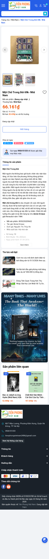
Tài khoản (40, 5)
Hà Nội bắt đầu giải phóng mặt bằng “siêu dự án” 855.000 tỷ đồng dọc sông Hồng (31, 272)
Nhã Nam (15, 20)
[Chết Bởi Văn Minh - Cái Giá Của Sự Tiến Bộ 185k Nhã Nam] (35, 381)
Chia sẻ (8, 143)
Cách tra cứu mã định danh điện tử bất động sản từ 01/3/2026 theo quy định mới (31, 260)
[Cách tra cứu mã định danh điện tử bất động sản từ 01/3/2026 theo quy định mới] (9, 261)
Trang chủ (5, 20)
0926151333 (10, 431)
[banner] (24, 327)
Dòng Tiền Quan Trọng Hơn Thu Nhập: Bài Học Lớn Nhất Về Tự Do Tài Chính (30, 283)
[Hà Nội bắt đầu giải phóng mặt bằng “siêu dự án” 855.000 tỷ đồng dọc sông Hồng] (9, 273)
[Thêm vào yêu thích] (44, 92)
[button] (43, 49)
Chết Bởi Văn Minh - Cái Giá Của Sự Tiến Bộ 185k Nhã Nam (35, 397)
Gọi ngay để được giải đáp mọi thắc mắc (26, 152)
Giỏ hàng (47, 6)
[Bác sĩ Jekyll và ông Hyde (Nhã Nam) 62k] (13, 381)
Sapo (24, 507)
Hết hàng (24, 129)
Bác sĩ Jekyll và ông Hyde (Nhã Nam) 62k (12, 396)
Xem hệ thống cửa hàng (13, 441)
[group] (24, 50)
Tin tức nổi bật (10, 252)
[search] (45, 14)
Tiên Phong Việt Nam (27, 504)
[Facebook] (3, 487)
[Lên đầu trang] (45, 547)
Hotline (36, 5)
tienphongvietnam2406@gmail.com (20, 436)
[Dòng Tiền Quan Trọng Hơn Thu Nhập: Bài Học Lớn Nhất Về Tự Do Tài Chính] (9, 284)
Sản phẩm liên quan (16, 366)
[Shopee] (8, 487)
